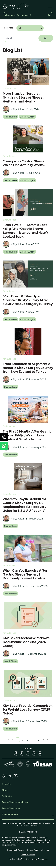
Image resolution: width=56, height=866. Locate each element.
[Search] (49, 15)
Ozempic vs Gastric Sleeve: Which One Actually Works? (24, 163)
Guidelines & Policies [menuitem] (15, 850)
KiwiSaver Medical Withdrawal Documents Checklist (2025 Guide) (26, 642)
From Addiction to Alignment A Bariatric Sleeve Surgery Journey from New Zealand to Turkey (28, 368)
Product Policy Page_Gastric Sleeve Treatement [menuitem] (28, 859)
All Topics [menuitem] (45, 850)
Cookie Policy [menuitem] (33, 850)
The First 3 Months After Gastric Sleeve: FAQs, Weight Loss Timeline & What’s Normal (27, 435)
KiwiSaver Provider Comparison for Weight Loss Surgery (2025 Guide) (27, 709)
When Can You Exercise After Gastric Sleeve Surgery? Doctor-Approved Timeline (25, 574)
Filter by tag (8, 27)
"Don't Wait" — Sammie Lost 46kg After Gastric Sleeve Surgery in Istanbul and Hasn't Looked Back (25, 230)
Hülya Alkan (17, 109)
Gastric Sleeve (10, 116)
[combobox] (26, 38)
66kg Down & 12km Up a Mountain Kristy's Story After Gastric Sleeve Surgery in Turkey (28, 300)
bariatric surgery (27, 116)
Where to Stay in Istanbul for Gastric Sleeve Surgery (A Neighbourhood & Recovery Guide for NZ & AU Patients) (24, 504)
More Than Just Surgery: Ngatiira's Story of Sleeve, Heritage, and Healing (23, 97)
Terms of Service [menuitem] (28, 855)
